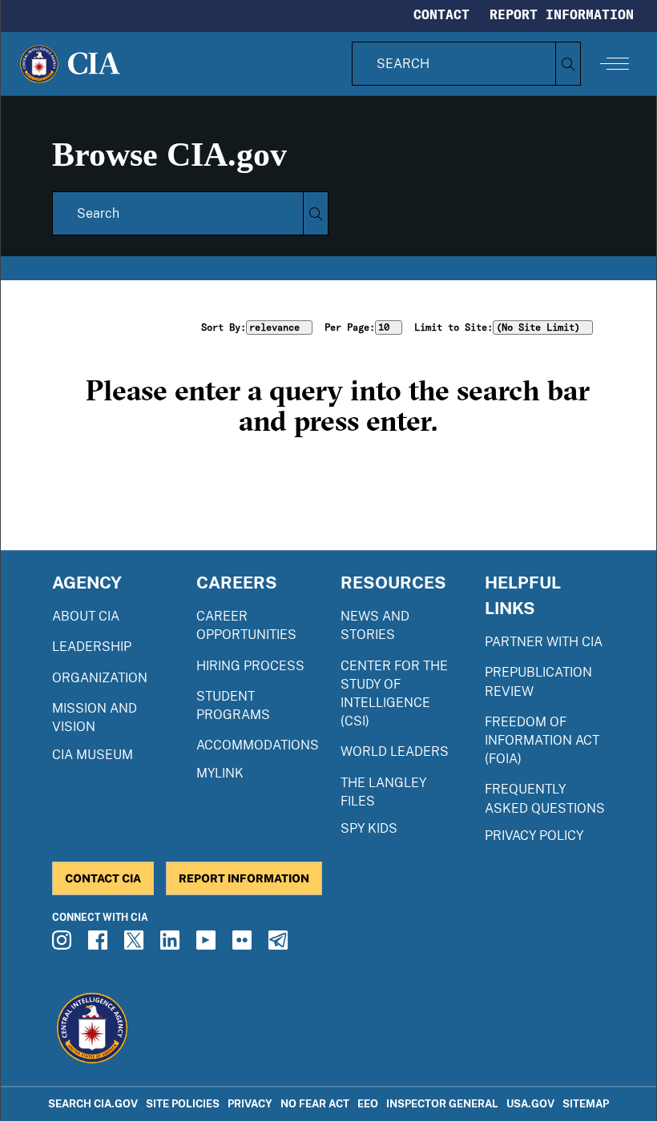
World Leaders (395, 751)
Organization (99, 677)
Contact (441, 14)
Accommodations (257, 745)
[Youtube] (208, 944)
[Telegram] (280, 944)
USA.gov (530, 1104)
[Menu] (614, 63)
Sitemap (585, 1104)
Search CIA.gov (93, 1104)
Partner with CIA (544, 641)
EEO (367, 1104)
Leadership (91, 646)
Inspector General (442, 1104)
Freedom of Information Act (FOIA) (542, 740)
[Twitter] (136, 944)
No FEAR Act (314, 1104)
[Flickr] (244, 944)
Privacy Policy (534, 835)
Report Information (562, 14)
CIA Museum (92, 754)
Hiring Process (250, 665)
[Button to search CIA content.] (567, 63)
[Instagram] (64, 944)
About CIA (85, 616)
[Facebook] (100, 944)
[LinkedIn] (172, 944)
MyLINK (220, 773)
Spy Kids (369, 828)
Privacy (250, 1104)
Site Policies (183, 1104)
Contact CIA (103, 878)
